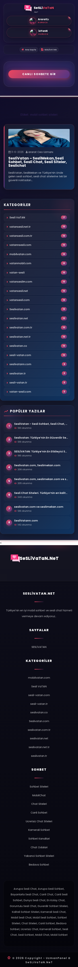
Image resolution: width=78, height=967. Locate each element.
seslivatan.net (18, 318)
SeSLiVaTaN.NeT (39, 558)
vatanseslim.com (20, 281)
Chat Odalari (39, 847)
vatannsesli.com (20, 245)
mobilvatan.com (20, 254)
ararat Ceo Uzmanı (40, 152)
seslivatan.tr (17, 373)
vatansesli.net (18, 291)
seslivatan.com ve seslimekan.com (38, 507)
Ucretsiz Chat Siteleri (39, 821)
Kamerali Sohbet (39, 830)
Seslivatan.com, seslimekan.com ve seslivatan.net (41, 479)
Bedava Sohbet (39, 864)
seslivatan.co (18, 346)
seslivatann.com (20, 364)
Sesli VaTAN (17, 217)
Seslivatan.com (19, 309)
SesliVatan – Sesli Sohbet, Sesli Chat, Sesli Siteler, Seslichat (41, 424)
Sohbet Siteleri (39, 786)
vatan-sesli (16, 272)
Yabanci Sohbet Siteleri (39, 856)
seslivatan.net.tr (20, 337)
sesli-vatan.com (20, 355)
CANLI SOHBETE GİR (39, 74)
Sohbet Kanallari (39, 838)
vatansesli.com (19, 300)
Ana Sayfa (30, 49)
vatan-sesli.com (20, 391)
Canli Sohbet (39, 812)
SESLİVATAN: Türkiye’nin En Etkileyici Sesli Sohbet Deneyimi (41, 451)
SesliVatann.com (26, 520)
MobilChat (39, 795)
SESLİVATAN (50, 49)
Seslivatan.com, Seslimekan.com (37, 465)
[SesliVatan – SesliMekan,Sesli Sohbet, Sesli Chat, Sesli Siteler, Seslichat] (39, 138)
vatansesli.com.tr (20, 236)
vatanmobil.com (20, 263)
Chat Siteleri (39, 804)
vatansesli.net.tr (20, 227)
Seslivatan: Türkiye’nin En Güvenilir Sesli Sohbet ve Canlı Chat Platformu (41, 437)
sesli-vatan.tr (18, 382)
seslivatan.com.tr (20, 327)
